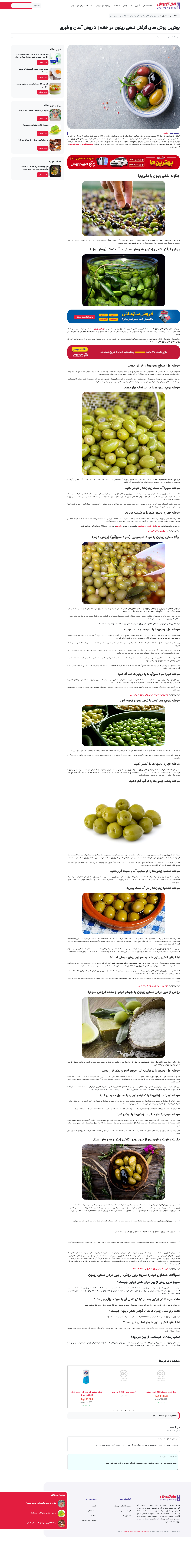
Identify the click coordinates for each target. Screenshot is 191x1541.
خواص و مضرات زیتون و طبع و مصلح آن (153, 985)
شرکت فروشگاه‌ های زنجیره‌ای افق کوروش (135, 1531)
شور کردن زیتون (100, 328)
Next (65, 1387)
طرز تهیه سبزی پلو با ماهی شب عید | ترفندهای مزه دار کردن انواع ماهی (34, 168)
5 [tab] (129, 1410)
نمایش (166, 133)
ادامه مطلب (42, 62)
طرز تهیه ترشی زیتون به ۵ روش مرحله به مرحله (150, 1268)
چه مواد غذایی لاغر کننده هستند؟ (35, 125)
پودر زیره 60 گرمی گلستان (161, 1392)
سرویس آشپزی (87, 144)
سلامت (117, 5)
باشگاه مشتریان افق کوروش (81, 5)
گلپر (149, 526)
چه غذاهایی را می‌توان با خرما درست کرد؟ (33, 140)
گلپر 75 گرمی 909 (123, 1392)
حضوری (119, 526)
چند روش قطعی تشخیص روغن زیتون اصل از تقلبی (149, 694)
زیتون (159, 526)
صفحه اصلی (147, 5)
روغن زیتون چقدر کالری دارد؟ (157, 531)
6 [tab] (133, 1410)
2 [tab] (117, 1410)
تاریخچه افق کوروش (103, 5)
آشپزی (137, 5)
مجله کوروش (74, 144)
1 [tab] (114, 1410)
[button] (12, 37)
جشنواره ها (126, 1515)
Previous (181, 1387)
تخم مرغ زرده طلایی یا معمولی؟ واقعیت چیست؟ (33, 70)
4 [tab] (125, 1410)
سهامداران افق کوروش (122, 1506)
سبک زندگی (127, 5)
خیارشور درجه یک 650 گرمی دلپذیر (86, 1392)
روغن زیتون (141, 526)
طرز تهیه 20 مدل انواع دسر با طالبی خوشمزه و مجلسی (32, 85)
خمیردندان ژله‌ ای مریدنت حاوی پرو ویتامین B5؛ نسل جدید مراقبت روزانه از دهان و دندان (31, 56)
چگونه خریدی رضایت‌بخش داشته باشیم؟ (33, 110)
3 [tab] (121, 1410)
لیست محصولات (124, 1510)
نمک (154, 526)
